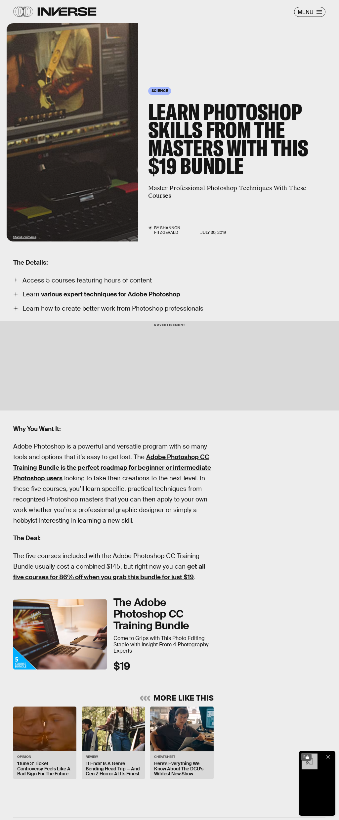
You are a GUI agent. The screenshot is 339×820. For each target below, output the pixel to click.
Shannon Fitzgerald (167, 230)
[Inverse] (67, 11)
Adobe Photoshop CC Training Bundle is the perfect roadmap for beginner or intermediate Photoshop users (112, 467)
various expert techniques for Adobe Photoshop (110, 294)
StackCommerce (24, 237)
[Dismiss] (328, 757)
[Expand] (306, 757)
